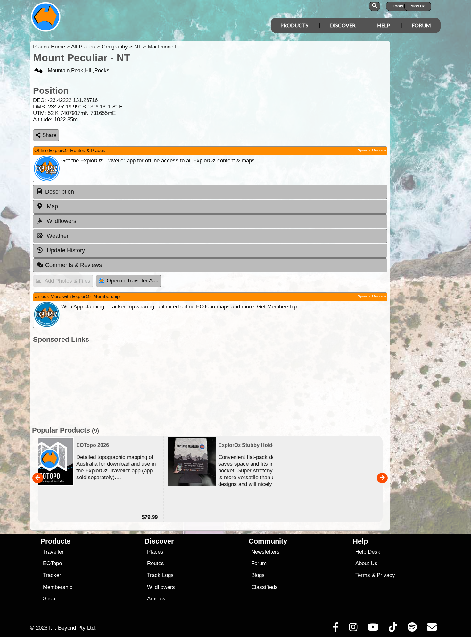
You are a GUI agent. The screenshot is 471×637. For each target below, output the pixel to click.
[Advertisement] (241, 382)
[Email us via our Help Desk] (432, 628)
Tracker (52, 575)
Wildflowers (161, 587)
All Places (83, 47)
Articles (156, 599)
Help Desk (367, 552)
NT (137, 47)
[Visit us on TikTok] (393, 628)
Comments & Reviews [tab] (73, 265)
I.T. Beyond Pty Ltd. (72, 627)
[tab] (210, 192)
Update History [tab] (65, 250)
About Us (366, 563)
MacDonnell (162, 47)
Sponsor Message (372, 150)
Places (155, 552)
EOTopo (52, 563)
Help (383, 25)
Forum (421, 25)
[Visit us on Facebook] (335, 628)
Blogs (258, 575)
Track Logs (160, 575)
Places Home (49, 47)
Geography (115, 47)
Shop (49, 599)
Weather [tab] (57, 236)
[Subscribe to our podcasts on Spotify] (412, 628)
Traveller (53, 552)
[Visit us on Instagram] (352, 628)
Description (59, 191)
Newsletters (265, 552)
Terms (362, 575)
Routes (155, 563)
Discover (342, 25)
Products (294, 25)
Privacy (386, 575)
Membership (57, 587)
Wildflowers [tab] (60, 221)
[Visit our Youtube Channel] (373, 628)
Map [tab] (51, 206)
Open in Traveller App (132, 281)
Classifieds (264, 587)
